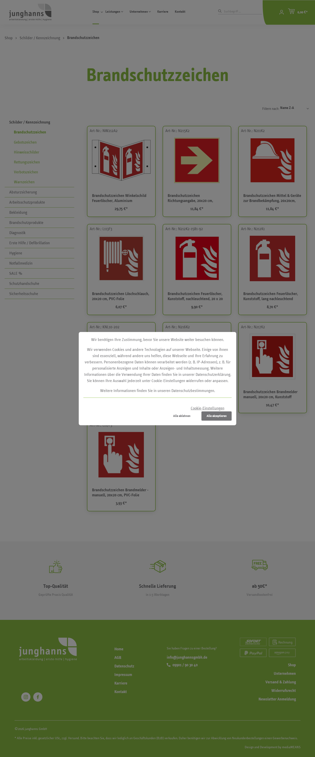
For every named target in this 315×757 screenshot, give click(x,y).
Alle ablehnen (181, 415)
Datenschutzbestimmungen (192, 390)
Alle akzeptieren (217, 415)
